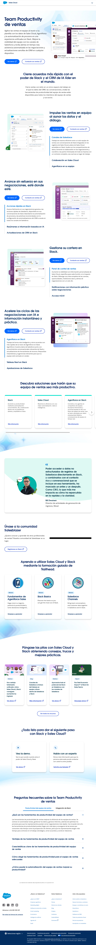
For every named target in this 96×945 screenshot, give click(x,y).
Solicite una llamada (61, 767)
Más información (13, 424)
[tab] (38, 808)
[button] (91, 412)
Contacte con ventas (32, 61)
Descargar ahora (80, 701)
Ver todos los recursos (48, 714)
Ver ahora (10, 701)
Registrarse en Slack (15, 549)
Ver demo (11, 61)
